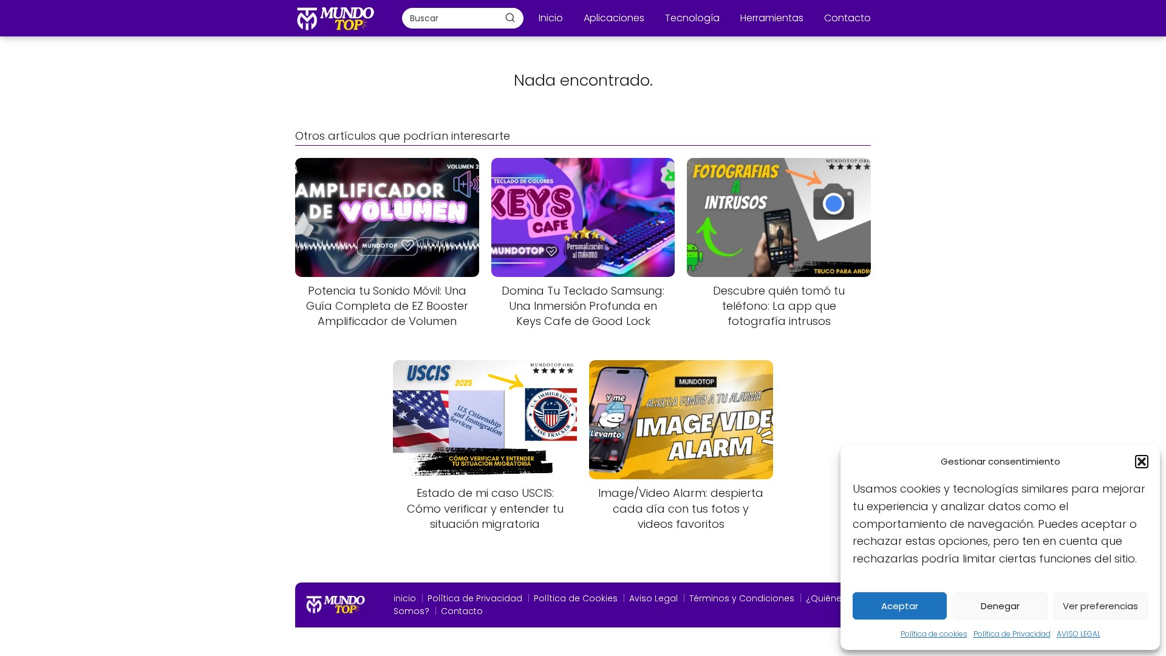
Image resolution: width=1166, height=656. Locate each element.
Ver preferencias (1100, 606)
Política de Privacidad (1012, 634)
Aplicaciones (614, 18)
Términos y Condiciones (741, 598)
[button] (1142, 462)
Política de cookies (934, 634)
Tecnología (692, 18)
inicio (405, 598)
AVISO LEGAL (1078, 634)
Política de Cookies (576, 598)
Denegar (1000, 606)
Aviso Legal (653, 598)
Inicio (551, 18)
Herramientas (771, 18)
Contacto (847, 18)
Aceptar (899, 606)
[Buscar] (510, 17)
